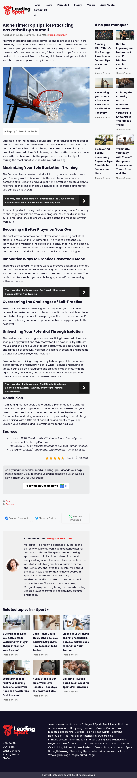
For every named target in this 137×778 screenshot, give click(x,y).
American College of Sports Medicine (91, 724)
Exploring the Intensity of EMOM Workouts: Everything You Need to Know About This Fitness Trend (124, 109)
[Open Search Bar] (35, 15)
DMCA (6, 758)
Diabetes (53, 732)
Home (37, 5)
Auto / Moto (107, 5)
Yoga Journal (79, 755)
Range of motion (114, 747)
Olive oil (124, 743)
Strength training (58, 751)
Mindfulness (86, 743)
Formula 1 (63, 5)
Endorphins (66, 732)
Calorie (100, 728)
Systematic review (94, 751)
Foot (98, 732)
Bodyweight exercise (82, 728)
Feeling (90, 732)
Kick (108, 739)
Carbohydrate (114, 728)
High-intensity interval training (95, 735)
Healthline (116, 732)
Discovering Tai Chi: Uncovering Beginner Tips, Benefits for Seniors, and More (104, 161)
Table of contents (22, 131)
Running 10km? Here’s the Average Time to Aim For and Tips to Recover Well (103, 56)
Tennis (91, 5)
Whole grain (55, 755)
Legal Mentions (11, 750)
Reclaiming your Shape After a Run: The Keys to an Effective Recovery (102, 102)
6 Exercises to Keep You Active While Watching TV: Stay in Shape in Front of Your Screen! (15, 642)
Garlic (105, 732)
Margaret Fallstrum (59, 538)
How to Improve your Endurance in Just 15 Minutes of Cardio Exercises (124, 56)
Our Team (9, 746)
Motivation (101, 743)
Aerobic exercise (58, 724)
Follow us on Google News (42, 485)
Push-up (88, 747)
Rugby (78, 5)
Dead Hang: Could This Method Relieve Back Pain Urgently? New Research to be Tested (45, 642)
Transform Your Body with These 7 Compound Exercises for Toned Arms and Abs (124, 161)
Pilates (68, 747)
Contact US (40, 10)
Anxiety (52, 728)
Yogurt (92, 755)
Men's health (70, 743)
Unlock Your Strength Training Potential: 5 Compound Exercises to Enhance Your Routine (76, 642)
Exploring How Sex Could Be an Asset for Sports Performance (76, 683)
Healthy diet (55, 735)
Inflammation (77, 739)
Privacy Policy (11, 754)
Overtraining (55, 747)
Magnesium (119, 739)
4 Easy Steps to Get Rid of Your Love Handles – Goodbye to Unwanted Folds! (45, 685)
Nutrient (113, 743)
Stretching (76, 751)
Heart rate (70, 735)
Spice (129, 747)
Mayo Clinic (55, 743)
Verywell (112, 751)
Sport (8, 501)
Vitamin (122, 751)
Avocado (63, 728)
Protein (77, 747)
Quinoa (98, 747)
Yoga (67, 755)
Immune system (58, 739)
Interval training (95, 739)
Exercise (10, 504)
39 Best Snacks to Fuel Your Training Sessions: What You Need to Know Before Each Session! (16, 687)
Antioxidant (122, 724)
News (49, 5)
